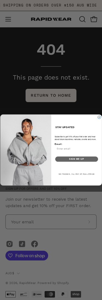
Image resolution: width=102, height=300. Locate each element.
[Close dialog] (99, 117)
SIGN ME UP (76, 159)
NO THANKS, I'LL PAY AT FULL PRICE (76, 174)
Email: (58, 144)
